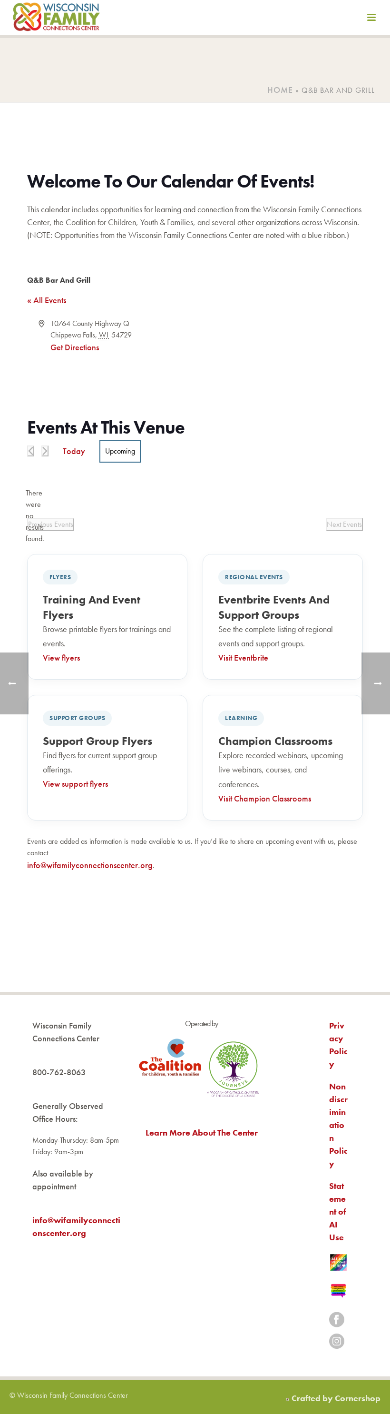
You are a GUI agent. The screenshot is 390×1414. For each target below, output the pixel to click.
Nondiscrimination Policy (338, 1125)
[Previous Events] (30, 450)
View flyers (61, 657)
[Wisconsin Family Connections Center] (56, 19)
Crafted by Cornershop (336, 1398)
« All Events (46, 300)
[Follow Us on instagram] (336, 1342)
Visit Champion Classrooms (264, 798)
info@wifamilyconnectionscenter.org (90, 865)
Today (74, 450)
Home (280, 89)
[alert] (34, 516)
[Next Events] (45, 450)
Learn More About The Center (202, 1132)
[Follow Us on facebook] (336, 1320)
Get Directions (74, 347)
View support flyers (75, 783)
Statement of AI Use (337, 1211)
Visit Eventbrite (243, 657)
